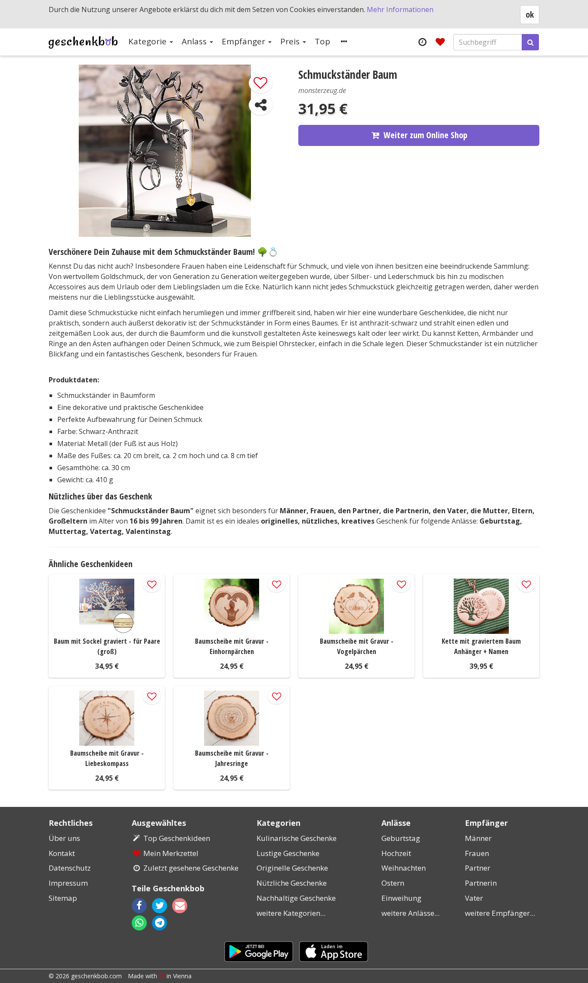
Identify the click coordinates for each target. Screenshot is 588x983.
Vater (474, 898)
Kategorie (148, 41)
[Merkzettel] (440, 42)
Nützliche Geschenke (292, 883)
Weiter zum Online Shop (425, 135)
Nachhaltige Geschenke (296, 898)
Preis (291, 41)
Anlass (195, 41)
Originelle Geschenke (292, 868)
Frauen (477, 853)
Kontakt (62, 853)
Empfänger (244, 41)
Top (322, 41)
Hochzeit (396, 853)
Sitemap (63, 898)
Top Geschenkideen (176, 838)
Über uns (64, 838)
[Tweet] (159, 905)
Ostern (392, 883)
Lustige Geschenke (288, 853)
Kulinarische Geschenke (297, 838)
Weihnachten (403, 868)
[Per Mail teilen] (187, 905)
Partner (477, 868)
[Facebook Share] (139, 905)
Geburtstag (400, 838)
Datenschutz (70, 868)
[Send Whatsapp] (139, 922)
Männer (478, 838)
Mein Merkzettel (170, 853)
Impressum (68, 883)
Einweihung (401, 898)
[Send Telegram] (159, 922)
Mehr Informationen (400, 9)
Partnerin (481, 883)
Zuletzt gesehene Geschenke (190, 868)
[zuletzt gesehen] (422, 42)
